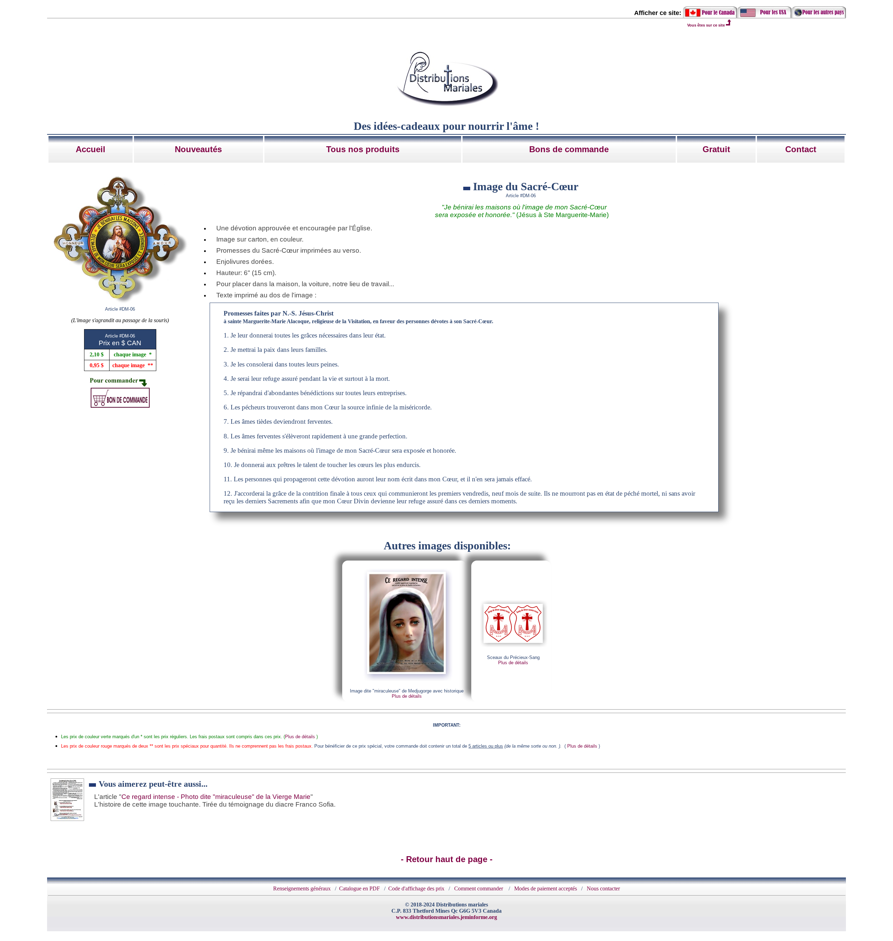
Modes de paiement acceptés (545, 888)
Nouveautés (198, 149)
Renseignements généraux (302, 888)
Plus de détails (407, 696)
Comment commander (479, 888)
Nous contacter (603, 888)
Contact (800, 149)
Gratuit (716, 149)
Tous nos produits (362, 149)
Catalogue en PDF (359, 888)
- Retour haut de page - (447, 859)
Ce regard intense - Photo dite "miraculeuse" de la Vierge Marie (215, 796)
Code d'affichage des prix (416, 888)
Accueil (90, 149)
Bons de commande (569, 149)
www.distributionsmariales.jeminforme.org (446, 917)
